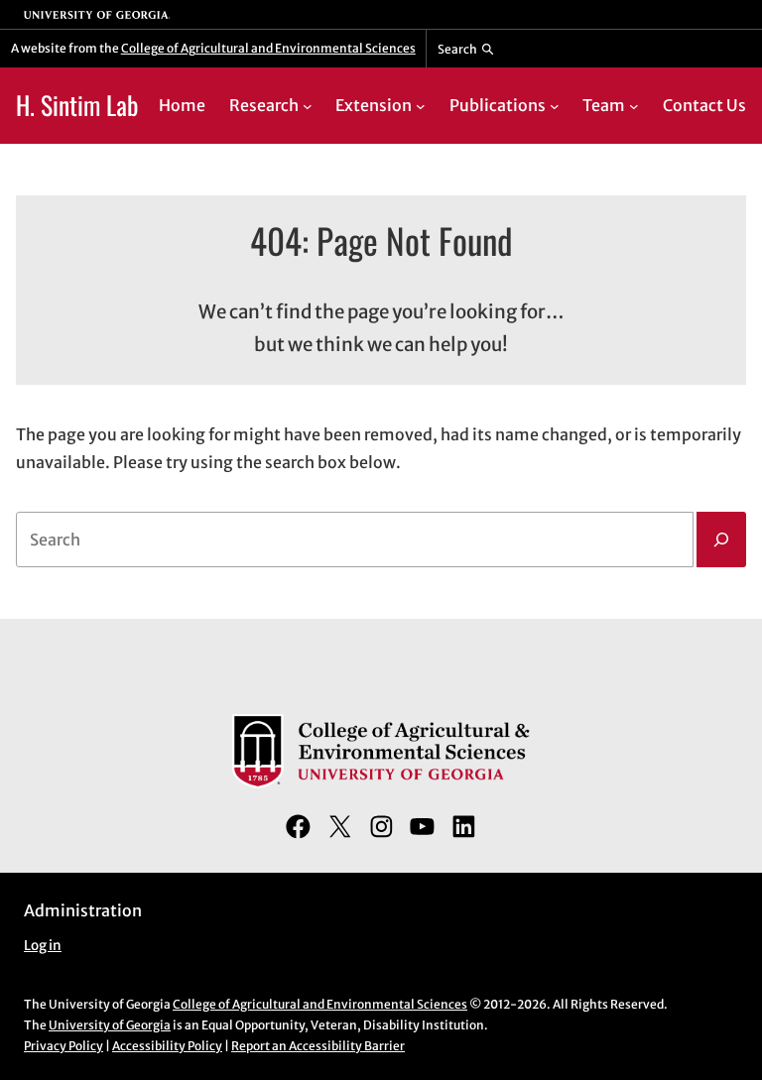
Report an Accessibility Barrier (318, 1045)
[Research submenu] (308, 105)
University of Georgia (110, 1025)
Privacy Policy (63, 1045)
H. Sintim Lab (77, 104)
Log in (43, 945)
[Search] (721, 539)
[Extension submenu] (421, 105)
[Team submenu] (634, 105)
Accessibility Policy (167, 1045)
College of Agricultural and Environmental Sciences (268, 48)
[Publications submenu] (555, 105)
